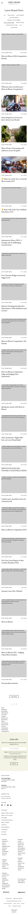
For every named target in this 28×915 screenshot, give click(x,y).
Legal (14, 903)
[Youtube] (10, 805)
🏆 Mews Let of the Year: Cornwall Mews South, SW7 (13, 180)
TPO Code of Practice (8, 903)
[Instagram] (2, 805)
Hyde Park (3, 785)
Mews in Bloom (7, 622)
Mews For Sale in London (7, 813)
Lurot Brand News (9, 22)
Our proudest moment (9, 683)
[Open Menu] (2, 2)
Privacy (18, 903)
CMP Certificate (9, 898)
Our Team (3, 831)
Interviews (14, 27)
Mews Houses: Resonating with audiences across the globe (12, 149)
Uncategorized (5, 731)
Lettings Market (14, 17)
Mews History (20, 22)
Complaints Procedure (16, 906)
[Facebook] (5, 805)
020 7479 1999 (8, 798)
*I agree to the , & (15, 753)
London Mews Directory (7, 820)
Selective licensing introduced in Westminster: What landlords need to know (14, 308)
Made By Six (14, 912)
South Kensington (5, 778)
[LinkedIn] (7, 805)
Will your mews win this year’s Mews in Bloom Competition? (12, 88)
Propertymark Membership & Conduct (14, 901)
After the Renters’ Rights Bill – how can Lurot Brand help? (12, 439)
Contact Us (4, 824)
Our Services (4, 829)
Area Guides (11, 15)
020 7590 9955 (7, 796)
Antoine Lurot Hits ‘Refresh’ (12, 591)
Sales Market (20, 15)
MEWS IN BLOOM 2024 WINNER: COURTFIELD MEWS (14, 469)
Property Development (14, 20)
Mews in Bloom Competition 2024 (14, 530)
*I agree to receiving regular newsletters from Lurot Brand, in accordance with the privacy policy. (15, 758)
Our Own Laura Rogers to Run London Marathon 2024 (12, 561)
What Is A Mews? (5, 822)
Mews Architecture (12, 25)
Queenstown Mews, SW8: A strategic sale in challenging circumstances (11, 242)
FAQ (21, 25)
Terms (9, 906)
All (5, 15)
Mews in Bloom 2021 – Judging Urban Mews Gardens (12, 653)
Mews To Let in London (6, 815)
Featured (6, 713)
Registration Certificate (17, 898)
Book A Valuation (5, 827)
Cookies (22, 903)
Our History (4, 834)
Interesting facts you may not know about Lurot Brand (11, 118)
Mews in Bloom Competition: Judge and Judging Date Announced (12, 374)
